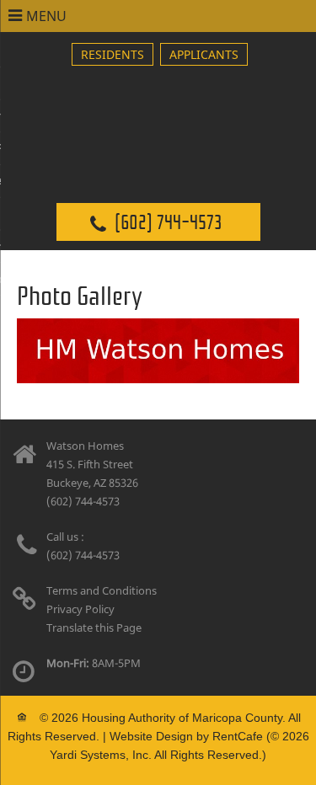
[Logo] (158, 113)
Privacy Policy (80, 609)
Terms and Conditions (101, 590)
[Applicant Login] (204, 54)
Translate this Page (94, 627)
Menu (46, 16)
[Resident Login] (112, 54)
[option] (158, 350)
